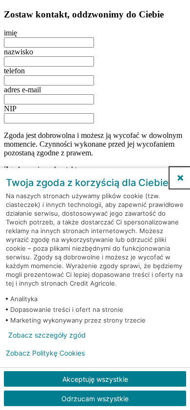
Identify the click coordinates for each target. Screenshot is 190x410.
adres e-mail (22, 89)
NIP (10, 108)
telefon (14, 71)
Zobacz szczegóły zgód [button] (47, 335)
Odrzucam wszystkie (95, 398)
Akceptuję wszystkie (95, 379)
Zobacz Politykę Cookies (45, 353)
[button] (180, 178)
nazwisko (18, 52)
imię (10, 33)
